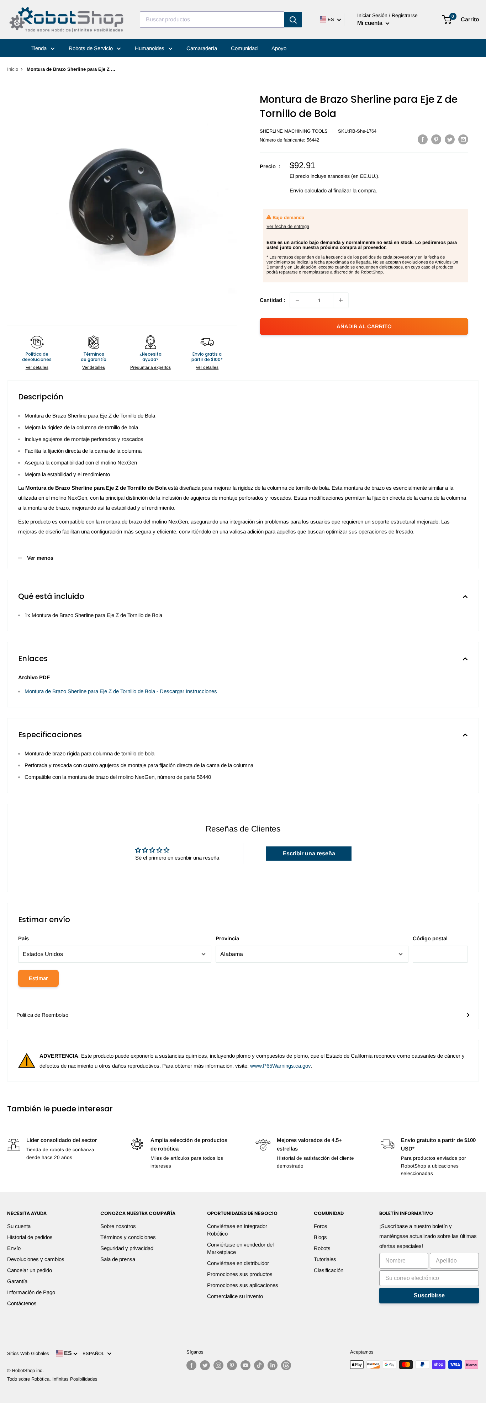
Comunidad (244, 48)
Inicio (12, 69)
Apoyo (278, 48)
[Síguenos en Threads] (286, 1365)
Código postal (430, 938)
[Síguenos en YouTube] (245, 1365)
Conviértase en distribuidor (238, 1263)
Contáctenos (22, 1303)
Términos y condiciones (128, 1237)
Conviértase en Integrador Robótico (237, 1230)
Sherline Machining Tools (294, 131)
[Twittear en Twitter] (450, 139)
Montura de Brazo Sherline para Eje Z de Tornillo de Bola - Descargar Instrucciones (121, 691)
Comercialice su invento (235, 1296)
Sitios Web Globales (28, 1353)
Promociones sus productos (240, 1274)
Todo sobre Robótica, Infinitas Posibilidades (52, 1379)
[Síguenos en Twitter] (205, 1365)
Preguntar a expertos (150, 367)
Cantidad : (272, 300)
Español (95, 1353)
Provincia (227, 938)
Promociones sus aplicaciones (242, 1285)
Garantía (17, 1281)
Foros (320, 1226)
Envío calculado (308, 190)
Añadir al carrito (364, 326)
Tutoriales (325, 1259)
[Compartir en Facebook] (423, 139)
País (23, 938)
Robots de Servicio (91, 48)
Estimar (38, 978)
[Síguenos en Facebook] (191, 1365)
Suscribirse (429, 1295)
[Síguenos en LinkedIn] (273, 1365)
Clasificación (328, 1270)
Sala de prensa (117, 1259)
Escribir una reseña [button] (308, 853)
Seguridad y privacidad (126, 1248)
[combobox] (212, 19)
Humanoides (150, 48)
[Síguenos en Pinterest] (232, 1365)
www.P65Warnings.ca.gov (280, 1066)
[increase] (340, 300)
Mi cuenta (370, 23)
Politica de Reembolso (42, 1015)
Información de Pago (31, 1292)
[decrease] (297, 300)
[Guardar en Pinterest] (436, 139)
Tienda (39, 48)
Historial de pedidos (30, 1237)
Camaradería (201, 48)
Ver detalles (37, 367)
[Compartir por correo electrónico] (463, 139)
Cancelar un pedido (29, 1270)
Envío (14, 1248)
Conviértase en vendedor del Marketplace (240, 1248)
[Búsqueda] (293, 19)
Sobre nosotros (118, 1226)
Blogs (320, 1237)
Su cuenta (19, 1226)
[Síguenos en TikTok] (259, 1365)
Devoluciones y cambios (35, 1259)
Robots (322, 1248)
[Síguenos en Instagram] (218, 1365)
